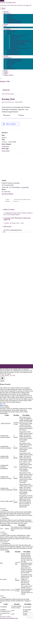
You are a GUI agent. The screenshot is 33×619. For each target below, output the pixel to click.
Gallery (6, 73)
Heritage (6, 72)
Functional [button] (3, 508)
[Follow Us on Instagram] (3, 0)
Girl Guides (10, 64)
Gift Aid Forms (11, 30)
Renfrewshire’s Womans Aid (18, 45)
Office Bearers (11, 14)
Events (5, 70)
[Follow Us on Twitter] (1, 0)
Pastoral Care (14, 46)
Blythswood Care (15, 37)
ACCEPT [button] (12, 375)
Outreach (9, 34)
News (5, 26)
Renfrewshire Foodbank (17, 43)
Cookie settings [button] (4, 375)
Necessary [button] (3, 403)
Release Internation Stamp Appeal (20, 40)
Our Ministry (7, 29)
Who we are (7, 13)
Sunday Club (5, 146)
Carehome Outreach (12, 51)
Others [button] (2, 596)
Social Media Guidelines (14, 21)
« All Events (6, 90)
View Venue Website (7, 194)
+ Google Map (25, 187)
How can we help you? (13, 54)
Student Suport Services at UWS (20, 48)
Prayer (9, 32)
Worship (6, 56)
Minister (6, 24)
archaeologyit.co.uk (16, 230)
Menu (3, 8)
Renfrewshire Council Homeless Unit (21, 41)
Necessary (5, 405)
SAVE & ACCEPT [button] (5, 616)
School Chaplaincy (12, 49)
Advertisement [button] (4, 541)
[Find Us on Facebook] (0, 0)
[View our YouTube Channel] (2, 0)
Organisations (7, 57)
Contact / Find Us (8, 75)
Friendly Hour (11, 62)
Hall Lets (9, 18)
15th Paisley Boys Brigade (14, 60)
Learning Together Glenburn (18, 35)
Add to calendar (11, 124)
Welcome (6, 11)
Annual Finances (11, 19)
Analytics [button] (2, 532)
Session (9, 16)
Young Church (11, 68)
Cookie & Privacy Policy (14, 22)
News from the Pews (13, 27)
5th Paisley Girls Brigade (14, 59)
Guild (8, 65)
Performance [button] (3, 516)
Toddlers (9, 67)
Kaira (12, 365)
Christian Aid (14, 38)
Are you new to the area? (14, 53)
